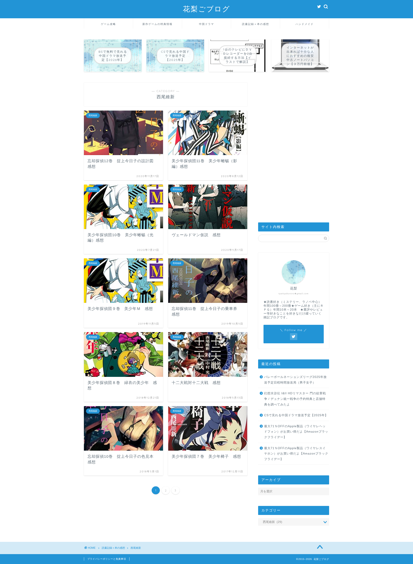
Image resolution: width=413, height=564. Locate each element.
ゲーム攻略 (108, 24)
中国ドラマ (206, 24)
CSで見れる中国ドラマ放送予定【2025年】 (296, 415)
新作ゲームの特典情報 (157, 24)
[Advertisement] (293, 147)
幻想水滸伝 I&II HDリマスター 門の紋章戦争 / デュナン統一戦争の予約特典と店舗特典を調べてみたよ (295, 399)
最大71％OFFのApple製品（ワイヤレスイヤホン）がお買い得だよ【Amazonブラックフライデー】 (296, 454)
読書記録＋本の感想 (255, 24)
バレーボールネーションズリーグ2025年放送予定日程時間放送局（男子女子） (295, 379)
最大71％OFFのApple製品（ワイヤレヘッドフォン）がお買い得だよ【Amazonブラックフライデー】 (296, 432)
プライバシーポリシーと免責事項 (106, 559)
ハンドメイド (305, 24)
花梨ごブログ (206, 8)
